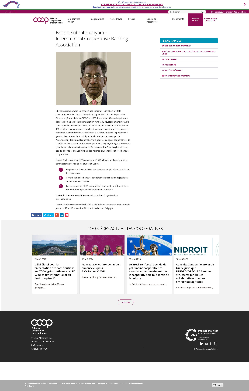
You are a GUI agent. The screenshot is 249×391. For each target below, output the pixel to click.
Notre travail (116, 18)
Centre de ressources (152, 20)
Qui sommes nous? (74, 20)
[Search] (202, 12)
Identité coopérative (172, 70)
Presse (131, 18)
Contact (216, 12)
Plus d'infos (29, 386)
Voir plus (126, 302)
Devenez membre (195, 20)
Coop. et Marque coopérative (176, 76)
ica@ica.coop (37, 345)
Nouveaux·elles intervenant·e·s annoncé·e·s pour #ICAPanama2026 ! (101, 268)
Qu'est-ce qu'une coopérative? (176, 46)
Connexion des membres (234, 12)
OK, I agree (217, 385)
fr (14, 11)
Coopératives (97, 18)
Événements (178, 18)
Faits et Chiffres (169, 59)
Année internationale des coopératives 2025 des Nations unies (188, 52)
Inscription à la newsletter (210, 20)
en (6, 11)
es (10, 11)
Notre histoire (169, 65)
